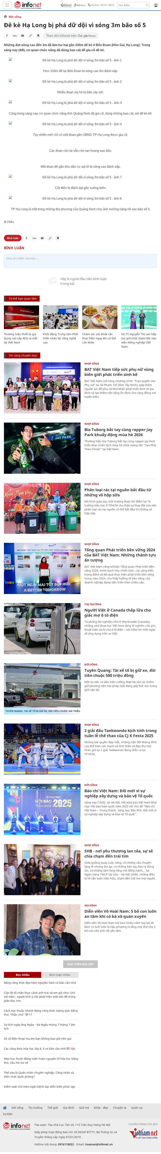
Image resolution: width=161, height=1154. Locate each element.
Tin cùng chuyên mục (23, 355)
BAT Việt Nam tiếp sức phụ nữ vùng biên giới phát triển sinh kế (119, 372)
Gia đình (90, 905)
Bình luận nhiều (59, 975)
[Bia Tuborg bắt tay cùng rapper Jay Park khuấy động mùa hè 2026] (42, 448)
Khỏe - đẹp (101, 1107)
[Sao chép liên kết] (30, 36)
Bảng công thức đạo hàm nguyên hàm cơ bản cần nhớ (40, 983)
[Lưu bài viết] (38, 36)
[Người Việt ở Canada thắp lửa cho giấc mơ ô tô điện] (42, 628)
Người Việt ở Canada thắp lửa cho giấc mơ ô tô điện (117, 612)
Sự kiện (8, 1114)
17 (30, 1014)
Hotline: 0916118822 (102, 5)
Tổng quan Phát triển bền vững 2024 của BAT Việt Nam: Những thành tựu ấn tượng (120, 555)
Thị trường (92, 604)
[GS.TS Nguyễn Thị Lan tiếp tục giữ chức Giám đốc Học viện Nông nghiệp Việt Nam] (138, 317)
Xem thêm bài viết (80, 964)
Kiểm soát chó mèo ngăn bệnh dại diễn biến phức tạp (39, 1086)
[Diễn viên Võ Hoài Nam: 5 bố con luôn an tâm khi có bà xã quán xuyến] (42, 929)
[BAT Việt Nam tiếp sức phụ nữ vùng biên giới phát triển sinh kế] (42, 388)
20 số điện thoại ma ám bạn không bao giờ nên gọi (37, 1038)
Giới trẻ (84, 1107)
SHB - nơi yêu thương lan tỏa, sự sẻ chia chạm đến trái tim (118, 853)
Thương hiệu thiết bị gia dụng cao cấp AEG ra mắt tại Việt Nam (20, 338)
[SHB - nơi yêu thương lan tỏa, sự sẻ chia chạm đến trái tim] (42, 869)
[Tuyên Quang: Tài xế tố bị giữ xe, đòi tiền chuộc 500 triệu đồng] (42, 688)
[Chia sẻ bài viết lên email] (23, 36)
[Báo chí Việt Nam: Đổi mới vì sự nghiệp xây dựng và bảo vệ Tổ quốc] (42, 809)
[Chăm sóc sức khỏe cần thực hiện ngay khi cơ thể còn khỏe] (99, 317)
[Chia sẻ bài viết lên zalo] (15, 36)
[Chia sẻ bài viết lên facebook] (7, 36)
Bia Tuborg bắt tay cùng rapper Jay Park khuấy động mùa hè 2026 (118, 432)
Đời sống (15, 16)
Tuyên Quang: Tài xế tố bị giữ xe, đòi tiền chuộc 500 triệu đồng (120, 673)
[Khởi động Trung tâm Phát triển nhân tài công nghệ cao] (60, 317)
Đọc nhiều (22, 975)
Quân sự (136, 1107)
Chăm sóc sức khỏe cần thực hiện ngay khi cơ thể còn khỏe (99, 338)
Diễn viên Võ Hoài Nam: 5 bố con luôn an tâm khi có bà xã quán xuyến (120, 914)
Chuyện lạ (119, 1107)
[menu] (7, 5)
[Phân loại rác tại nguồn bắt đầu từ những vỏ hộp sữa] (42, 508)
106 (72, 1048)
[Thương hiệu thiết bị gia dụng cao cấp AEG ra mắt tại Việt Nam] (21, 317)
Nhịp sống (91, 363)
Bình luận (12, 238)
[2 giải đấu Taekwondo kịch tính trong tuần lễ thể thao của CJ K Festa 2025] (42, 749)
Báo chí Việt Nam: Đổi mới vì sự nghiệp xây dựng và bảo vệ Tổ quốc (118, 793)
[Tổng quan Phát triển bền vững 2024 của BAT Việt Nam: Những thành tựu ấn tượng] (42, 568)
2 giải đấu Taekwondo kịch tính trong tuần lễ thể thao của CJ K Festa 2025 (120, 733)
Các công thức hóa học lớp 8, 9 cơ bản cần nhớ (35, 1048)
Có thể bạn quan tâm (23, 298)
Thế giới (52, 1107)
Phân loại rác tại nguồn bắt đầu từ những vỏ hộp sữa (117, 492)
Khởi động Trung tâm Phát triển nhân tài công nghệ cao (60, 338)
